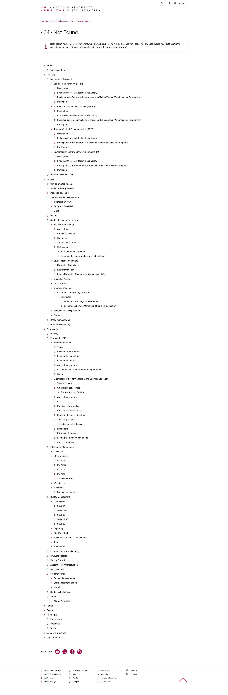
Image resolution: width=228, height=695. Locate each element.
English (182, 3)
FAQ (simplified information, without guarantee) (79, 369)
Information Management (62, 447)
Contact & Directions (56, 633)
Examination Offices (59, 338)
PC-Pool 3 (61, 469)
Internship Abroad (62, 279)
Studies (50, 179)
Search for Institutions (52, 674)
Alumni (53, 596)
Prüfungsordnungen (66, 433)
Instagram (133, 674)
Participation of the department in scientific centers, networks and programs (92, 142)
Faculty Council (57, 560)
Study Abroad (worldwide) (66, 261)
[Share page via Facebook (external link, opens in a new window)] (72, 653)
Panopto (75, 682)
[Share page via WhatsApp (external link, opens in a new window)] (64, 653)
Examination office (62, 342)
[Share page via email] (57, 653)
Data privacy (105, 670)
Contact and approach (52, 670)
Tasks (60, 347)
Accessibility (105, 674)
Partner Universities (66, 233)
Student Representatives (65, 578)
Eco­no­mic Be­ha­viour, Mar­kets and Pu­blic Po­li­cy (83, 256)
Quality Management (60, 497)
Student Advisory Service (61, 188)
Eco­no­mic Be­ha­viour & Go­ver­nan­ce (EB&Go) (74, 106)
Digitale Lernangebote (67, 492)
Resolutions (62, 429)
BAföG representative (60, 320)
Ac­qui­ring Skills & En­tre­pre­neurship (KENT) (74, 129)
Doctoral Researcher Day (61, 174)
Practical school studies (68, 406)
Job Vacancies (49, 678)
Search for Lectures (79, 670)
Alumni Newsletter (62, 601)
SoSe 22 (61, 524)
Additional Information (67, 242)
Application (62, 229)
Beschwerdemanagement (65, 583)
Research (51, 75)
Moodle (75, 678)
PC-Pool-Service (61, 456)
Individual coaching (59, 193)
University (44, 21)
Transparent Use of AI (109, 678)
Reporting (58, 528)
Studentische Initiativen (61, 592)
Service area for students (61, 184)
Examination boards (66, 360)
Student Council (57, 574)
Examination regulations (68, 356)
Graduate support (58, 556)
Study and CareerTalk (64, 206)
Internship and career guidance (64, 197)
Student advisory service (68, 388)
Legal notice (105, 682)
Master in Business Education (71, 415)
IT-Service (58, 451)
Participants (62, 102)
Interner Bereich (61, 546)
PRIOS (53, 215)
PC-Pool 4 (61, 474)
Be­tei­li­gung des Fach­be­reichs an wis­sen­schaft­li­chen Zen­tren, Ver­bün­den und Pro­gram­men (99, 97)
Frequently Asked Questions (67, 310)
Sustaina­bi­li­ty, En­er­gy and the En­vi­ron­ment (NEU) (76, 152)
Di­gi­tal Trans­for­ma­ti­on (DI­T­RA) (68, 84)
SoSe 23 (61, 515)
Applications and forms (68, 365)
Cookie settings (50, 682)
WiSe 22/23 (62, 519)
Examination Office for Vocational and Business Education (81, 379)
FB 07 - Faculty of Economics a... (63, 21)
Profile (50, 65)
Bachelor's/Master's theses (69, 410)
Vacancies (55, 623)
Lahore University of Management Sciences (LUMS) (81, 274)
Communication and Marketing (64, 551)
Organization (53, 329)
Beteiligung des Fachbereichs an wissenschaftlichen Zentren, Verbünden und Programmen (99, 120)
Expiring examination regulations (72, 438)
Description (62, 111)
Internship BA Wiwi (62, 202)
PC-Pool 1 (61, 460)
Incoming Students (62, 288)
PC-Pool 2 (61, 465)
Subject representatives (71, 424)
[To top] (183, 680)
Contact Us (62, 238)
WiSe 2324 (62, 510)
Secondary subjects (66, 419)
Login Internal (53, 637)
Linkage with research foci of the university (77, 93)
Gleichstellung (57, 569)
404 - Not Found (84, 21)
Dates (53, 628)
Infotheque (52, 615)
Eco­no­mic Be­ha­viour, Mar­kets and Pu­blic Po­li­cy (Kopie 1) (90, 306)
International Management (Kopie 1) (81, 301)
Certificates (62, 247)
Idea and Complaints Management (70, 537)
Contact (61, 374)
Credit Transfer (61, 283)
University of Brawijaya (68, 265)
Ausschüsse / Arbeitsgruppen (64, 565)
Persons (50, 610)
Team (56, 542)
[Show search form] (161, 3)
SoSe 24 (61, 506)
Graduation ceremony (60, 324)
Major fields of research (61, 79)
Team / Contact (64, 383)
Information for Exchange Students (73, 292)
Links (56, 211)
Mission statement (59, 70)
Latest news (56, 619)
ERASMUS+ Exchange (64, 224)
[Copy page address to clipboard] (79, 653)
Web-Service (59, 483)
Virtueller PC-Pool (65, 478)
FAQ (59, 401)
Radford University (65, 270)
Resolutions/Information (68, 351)
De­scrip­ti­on (62, 88)
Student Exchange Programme (64, 220)
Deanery (54, 333)
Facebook (133, 670)
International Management (73, 251)
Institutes (51, 606)
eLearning (58, 487)
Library (74, 674)
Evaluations (59, 501)
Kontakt (57, 587)
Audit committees (65, 442)
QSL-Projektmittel (62, 533)
